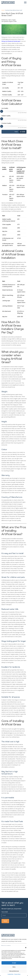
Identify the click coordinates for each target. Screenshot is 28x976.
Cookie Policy (11, 974)
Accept (14, 963)
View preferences (14, 971)
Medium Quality (6, 116)
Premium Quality (6, 123)
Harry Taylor (12, 20)
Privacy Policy (17, 974)
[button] (26, 947)
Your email (4, 912)
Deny (14, 967)
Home (2, 10)
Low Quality (4, 108)
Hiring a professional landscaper (10, 41)
